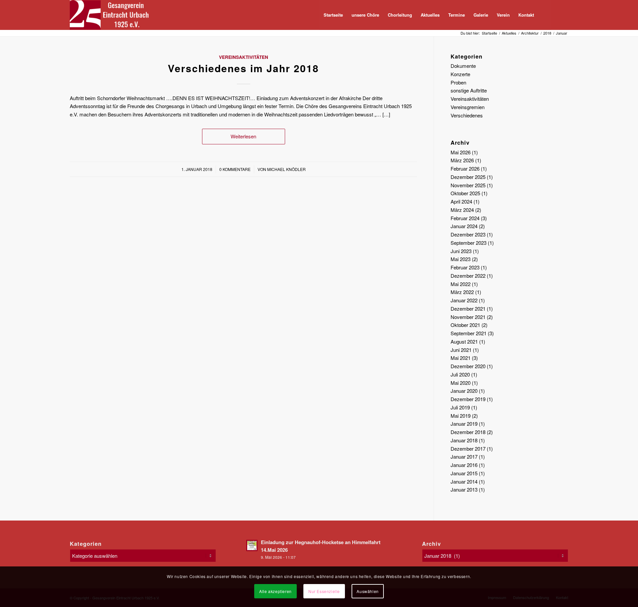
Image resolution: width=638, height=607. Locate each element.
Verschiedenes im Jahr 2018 (243, 68)
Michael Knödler (286, 169)
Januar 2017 (464, 456)
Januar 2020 (464, 390)
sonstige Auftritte (469, 90)
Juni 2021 (461, 349)
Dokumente (463, 65)
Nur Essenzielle (324, 591)
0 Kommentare (235, 169)
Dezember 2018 (468, 431)
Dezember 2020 (468, 366)
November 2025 (468, 185)
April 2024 (461, 201)
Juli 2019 (460, 407)
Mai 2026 (461, 152)
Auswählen (367, 591)
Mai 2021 (461, 357)
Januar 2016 (464, 464)
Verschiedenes (467, 115)
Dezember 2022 (468, 275)
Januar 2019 (464, 423)
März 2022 (462, 291)
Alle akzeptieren (275, 591)
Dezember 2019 (468, 398)
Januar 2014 (464, 481)
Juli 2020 (460, 374)
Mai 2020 (461, 382)
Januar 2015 (464, 473)
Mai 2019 (461, 415)
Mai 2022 (461, 283)
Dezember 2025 (468, 176)
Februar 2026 (465, 168)
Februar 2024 (465, 218)
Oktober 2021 (465, 324)
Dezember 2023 (468, 234)
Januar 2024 (464, 226)
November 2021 (468, 316)
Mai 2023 (461, 258)
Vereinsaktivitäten (243, 57)
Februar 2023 (465, 267)
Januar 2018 (464, 440)
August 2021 (464, 341)
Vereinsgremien (467, 106)
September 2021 (468, 333)
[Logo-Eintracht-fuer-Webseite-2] (112, 15)
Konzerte (460, 74)
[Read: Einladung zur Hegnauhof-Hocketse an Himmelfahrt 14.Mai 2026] (252, 545)
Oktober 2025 (465, 193)
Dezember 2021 (468, 308)
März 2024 (462, 209)
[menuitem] (333, 15)
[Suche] (544, 15)
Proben (458, 82)
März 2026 (462, 160)
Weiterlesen (243, 136)
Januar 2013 (464, 489)
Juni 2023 (461, 250)
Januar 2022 (464, 300)
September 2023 (468, 242)
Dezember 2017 (468, 448)
